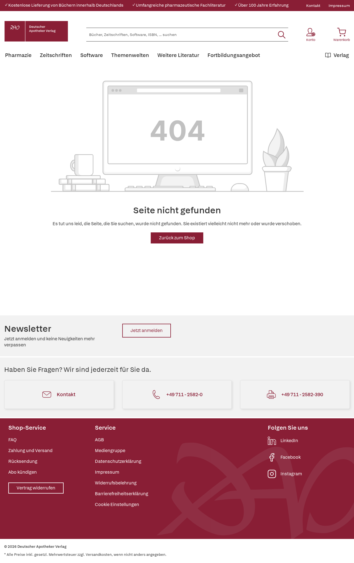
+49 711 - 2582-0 (184, 394)
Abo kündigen (22, 472)
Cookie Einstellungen (117, 504)
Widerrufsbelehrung (116, 483)
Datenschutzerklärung (118, 461)
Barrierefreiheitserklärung (121, 494)
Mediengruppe (110, 450)
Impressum (339, 5)
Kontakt (313, 5)
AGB (99, 440)
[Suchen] (281, 34)
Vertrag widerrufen (36, 488)
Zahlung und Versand (30, 450)
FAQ (12, 440)
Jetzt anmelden (147, 330)
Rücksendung (22, 461)
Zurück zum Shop (177, 238)
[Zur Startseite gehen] (36, 31)
